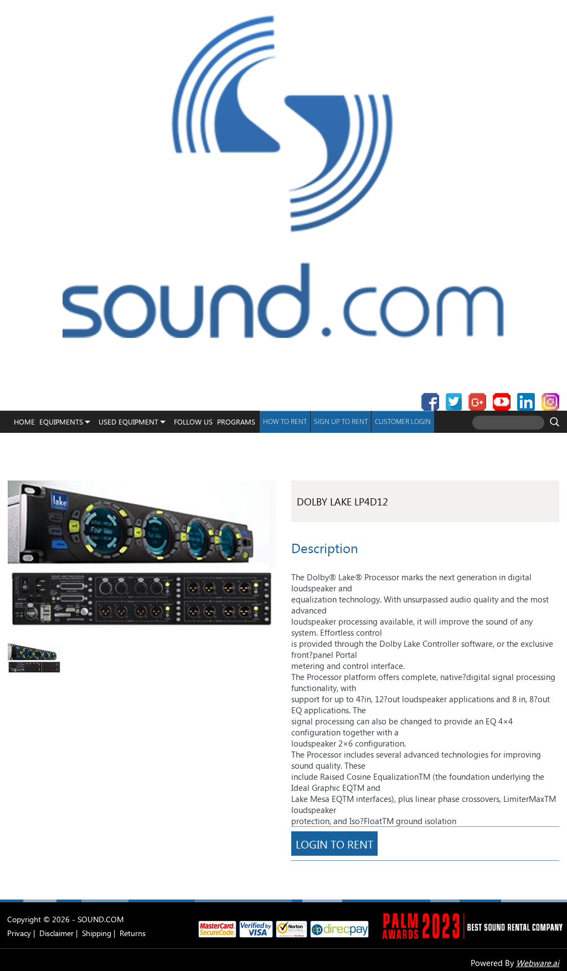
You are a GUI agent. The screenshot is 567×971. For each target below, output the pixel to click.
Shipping (96, 933)
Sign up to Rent (341, 421)
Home (24, 421)
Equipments (61, 421)
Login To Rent (334, 843)
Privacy (19, 933)
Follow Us (193, 421)
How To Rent (285, 421)
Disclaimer (56, 933)
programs (236, 421)
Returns (133, 933)
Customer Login (403, 421)
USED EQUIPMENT (128, 421)
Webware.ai (537, 962)
